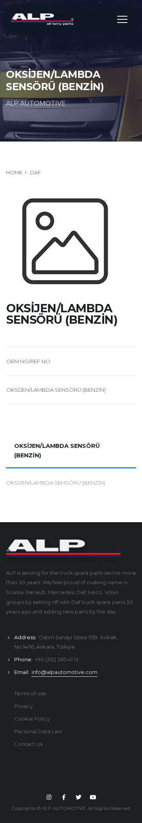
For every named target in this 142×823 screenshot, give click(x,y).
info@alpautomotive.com (64, 672)
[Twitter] (78, 797)
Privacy (23, 706)
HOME (14, 172)
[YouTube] (93, 797)
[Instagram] (49, 797)
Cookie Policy (32, 718)
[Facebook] (64, 797)
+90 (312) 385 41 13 (56, 659)
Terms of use (30, 693)
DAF (35, 172)
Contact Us (28, 744)
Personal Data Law (38, 731)
